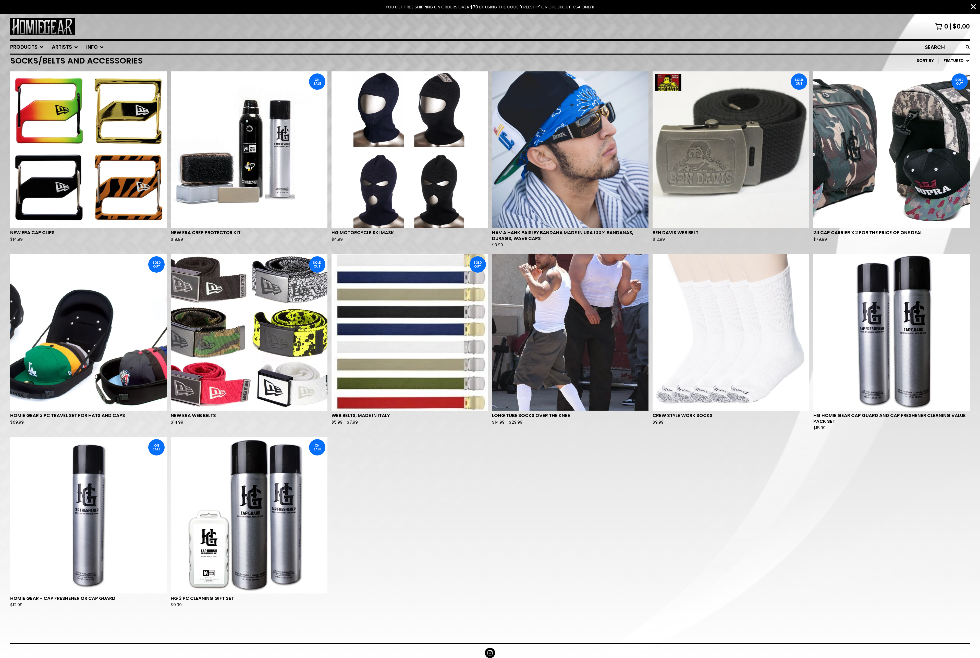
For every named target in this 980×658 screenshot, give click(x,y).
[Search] (968, 47)
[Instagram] (490, 653)
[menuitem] (27, 47)
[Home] (42, 26)
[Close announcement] (973, 7)
